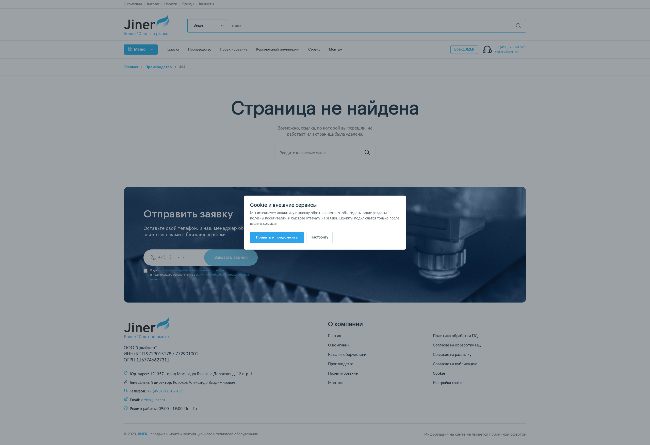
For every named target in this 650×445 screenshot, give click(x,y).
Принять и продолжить (277, 237)
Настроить (319, 237)
